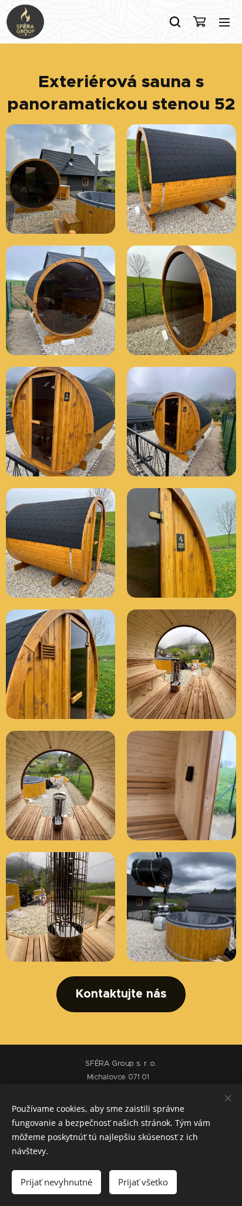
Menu (224, 22)
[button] (174, 22)
